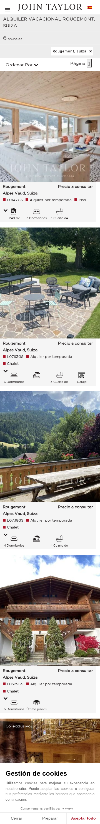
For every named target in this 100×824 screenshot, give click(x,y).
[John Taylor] (50, 7)
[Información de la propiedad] (5, 211)
